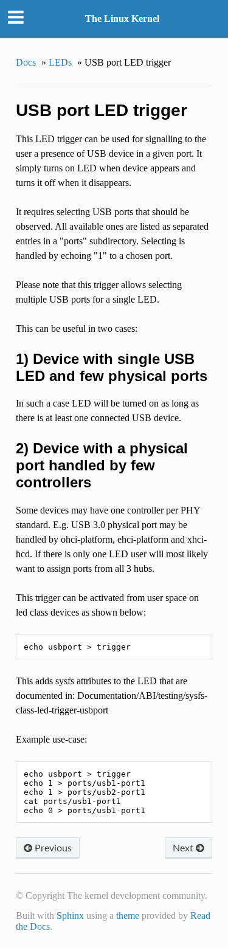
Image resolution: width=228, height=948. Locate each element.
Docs (26, 62)
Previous (52, 847)
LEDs (60, 62)
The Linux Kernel (122, 18)
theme (127, 915)
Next (184, 847)
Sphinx (70, 915)
